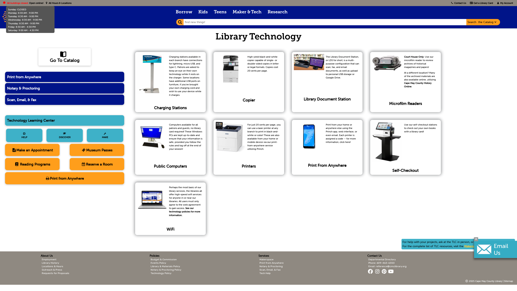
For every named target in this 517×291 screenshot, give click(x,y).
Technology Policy (161, 273)
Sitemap (508, 281)
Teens (220, 12)
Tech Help (265, 273)
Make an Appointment (34, 150)
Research (278, 12)
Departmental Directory (382, 259)
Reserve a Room (99, 164)
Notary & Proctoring (23, 88)
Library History (50, 262)
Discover (64, 137)
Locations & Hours (52, 266)
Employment (49, 259)
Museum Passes (99, 150)
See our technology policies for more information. (184, 211)
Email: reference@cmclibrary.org (387, 266)
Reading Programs (34, 164)
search (472, 22)
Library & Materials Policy (165, 266)
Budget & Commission (164, 259)
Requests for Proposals (55, 273)
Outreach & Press (52, 269)
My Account (506, 2)
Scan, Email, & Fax (21, 99)
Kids (203, 12)
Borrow (184, 12)
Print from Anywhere (24, 77)
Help (24, 137)
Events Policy (158, 262)
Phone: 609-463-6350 (381, 262)
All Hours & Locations (59, 2)
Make (105, 137)
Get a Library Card (483, 2)
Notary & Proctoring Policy (166, 269)
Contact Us (460, 2)
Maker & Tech (247, 12)
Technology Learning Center (31, 120)
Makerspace (471, 246)
